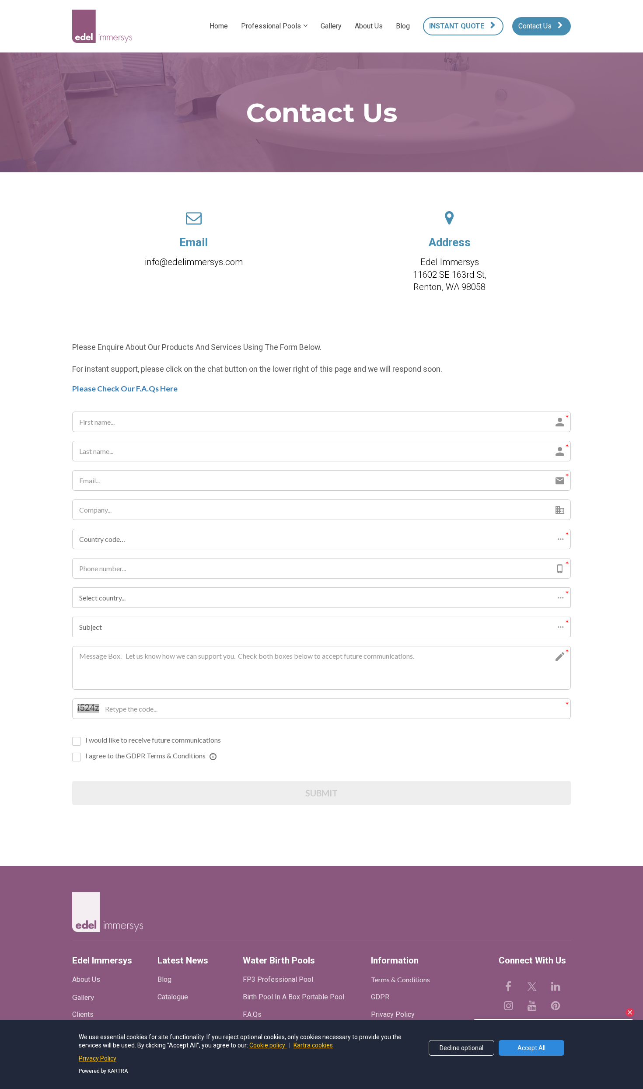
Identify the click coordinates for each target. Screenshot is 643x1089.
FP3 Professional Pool (278, 979)
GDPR (380, 997)
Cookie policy (268, 1045)
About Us (369, 26)
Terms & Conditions (400, 979)
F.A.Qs (252, 1014)
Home (219, 26)
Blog (403, 26)
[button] (321, 539)
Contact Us (535, 26)
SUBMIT (321, 793)
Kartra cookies (313, 1045)
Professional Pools (271, 26)
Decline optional (461, 1047)
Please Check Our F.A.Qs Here (125, 388)
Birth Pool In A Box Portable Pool (293, 997)
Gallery (331, 26)
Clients (83, 1014)
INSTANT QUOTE (456, 26)
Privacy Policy (393, 1014)
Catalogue (172, 997)
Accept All (531, 1047)
